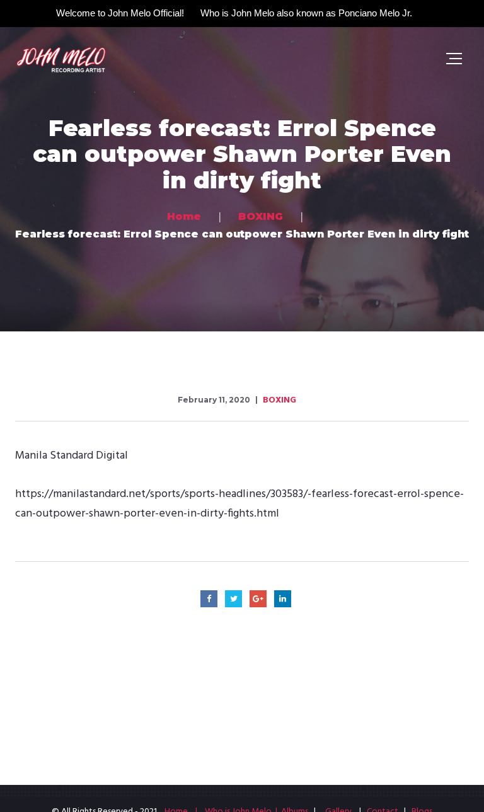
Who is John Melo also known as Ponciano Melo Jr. (306, 13)
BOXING (279, 400)
